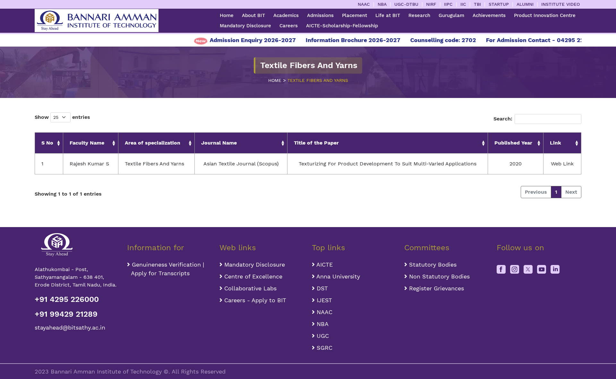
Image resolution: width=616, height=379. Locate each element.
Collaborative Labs (249, 288)
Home (227, 15)
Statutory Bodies (432, 264)
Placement (354, 15)
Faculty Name (87, 143)
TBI (477, 4)
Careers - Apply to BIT (254, 300)
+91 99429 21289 (66, 314)
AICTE (324, 264)
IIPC (448, 4)
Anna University (337, 276)
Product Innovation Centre (545, 15)
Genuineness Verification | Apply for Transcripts (165, 269)
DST (321, 288)
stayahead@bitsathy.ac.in (70, 327)
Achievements (489, 15)
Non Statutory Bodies (438, 276)
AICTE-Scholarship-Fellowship (342, 26)
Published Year (513, 143)
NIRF (431, 4)
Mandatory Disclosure (245, 26)
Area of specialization (152, 143)
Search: (502, 119)
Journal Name (219, 143)
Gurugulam (451, 15)
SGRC (323, 347)
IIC (463, 4)
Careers (288, 26)
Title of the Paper (316, 143)
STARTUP (499, 4)
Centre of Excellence (252, 276)
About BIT (253, 15)
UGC (322, 335)
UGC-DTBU (406, 4)
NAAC (364, 4)
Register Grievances (435, 288)
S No (47, 143)
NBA (382, 4)
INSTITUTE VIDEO (560, 4)
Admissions (320, 15)
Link (555, 143)
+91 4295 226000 (67, 299)
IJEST (323, 300)
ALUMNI (525, 4)
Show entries (62, 117)
